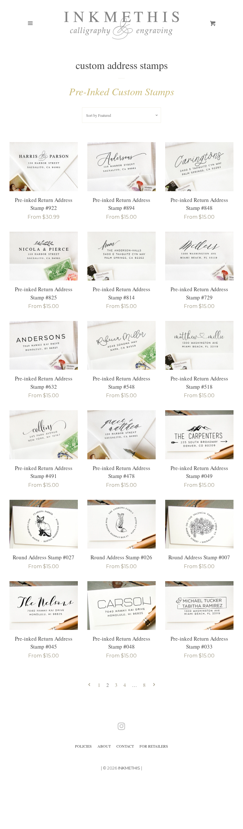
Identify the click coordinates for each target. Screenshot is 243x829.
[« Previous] (89, 685)
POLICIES (83, 746)
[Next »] (154, 685)
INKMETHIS (129, 768)
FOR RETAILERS (154, 746)
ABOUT (104, 746)
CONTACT (125, 746)
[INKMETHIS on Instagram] (121, 728)
